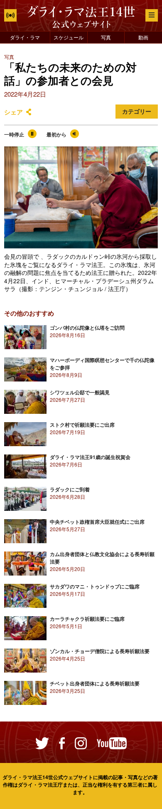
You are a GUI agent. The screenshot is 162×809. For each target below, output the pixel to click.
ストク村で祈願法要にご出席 (82, 424)
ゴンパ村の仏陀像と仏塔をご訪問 (87, 327)
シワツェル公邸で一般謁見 (80, 392)
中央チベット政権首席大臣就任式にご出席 (97, 521)
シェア (13, 112)
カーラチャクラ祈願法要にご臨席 (87, 618)
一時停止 (14, 134)
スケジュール (68, 37)
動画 (143, 37)
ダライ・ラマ (25, 37)
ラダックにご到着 (70, 489)
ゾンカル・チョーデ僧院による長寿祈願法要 (100, 651)
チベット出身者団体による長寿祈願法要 (95, 683)
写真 (106, 37)
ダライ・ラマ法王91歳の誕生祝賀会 (90, 457)
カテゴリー (136, 111)
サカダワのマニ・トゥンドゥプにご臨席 (95, 586)
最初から (56, 134)
